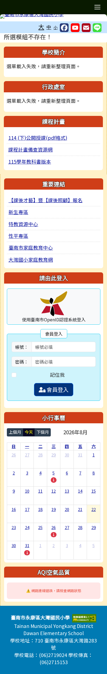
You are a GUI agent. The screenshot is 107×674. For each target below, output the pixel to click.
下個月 (42, 432)
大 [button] (41, 26)
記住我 (57, 374)
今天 (29, 432)
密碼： (21, 361)
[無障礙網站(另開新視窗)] (84, 617)
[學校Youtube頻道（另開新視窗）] (75, 27)
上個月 (15, 432)
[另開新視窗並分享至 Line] (97, 27)
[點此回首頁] (53, 16)
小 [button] (56, 27)
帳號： (21, 347)
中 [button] (48, 27)
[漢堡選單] (97, 7)
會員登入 (57, 389)
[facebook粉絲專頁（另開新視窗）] (64, 27)
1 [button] (53, 480)
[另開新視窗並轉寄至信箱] (86, 27)
